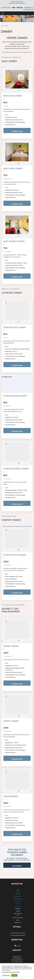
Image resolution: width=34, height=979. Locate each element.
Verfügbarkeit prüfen (17, 131)
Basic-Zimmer (18, 894)
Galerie (17, 920)
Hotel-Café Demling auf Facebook (18, 935)
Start (18, 890)
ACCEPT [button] (14, 975)
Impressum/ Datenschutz (17, 917)
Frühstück (18, 903)
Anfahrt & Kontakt (18, 913)
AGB (18, 915)
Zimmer (17, 892)
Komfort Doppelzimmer (18, 899)
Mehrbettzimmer (17, 901)
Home (2, 25)
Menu (3, 13)
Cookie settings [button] (6, 975)
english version (18, 922)
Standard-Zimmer (18, 896)
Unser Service (18, 906)
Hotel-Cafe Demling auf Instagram (18, 933)
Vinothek (18, 911)
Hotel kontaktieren (17, 866)
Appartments (18, 908)
